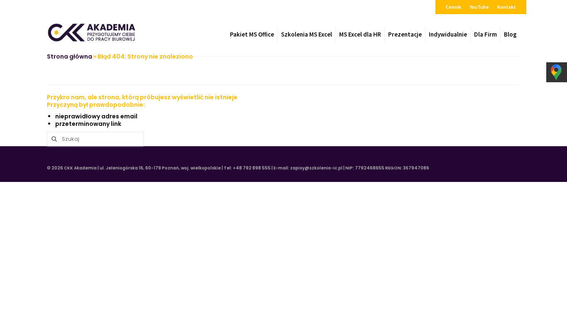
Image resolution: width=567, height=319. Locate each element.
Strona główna (69, 56)
